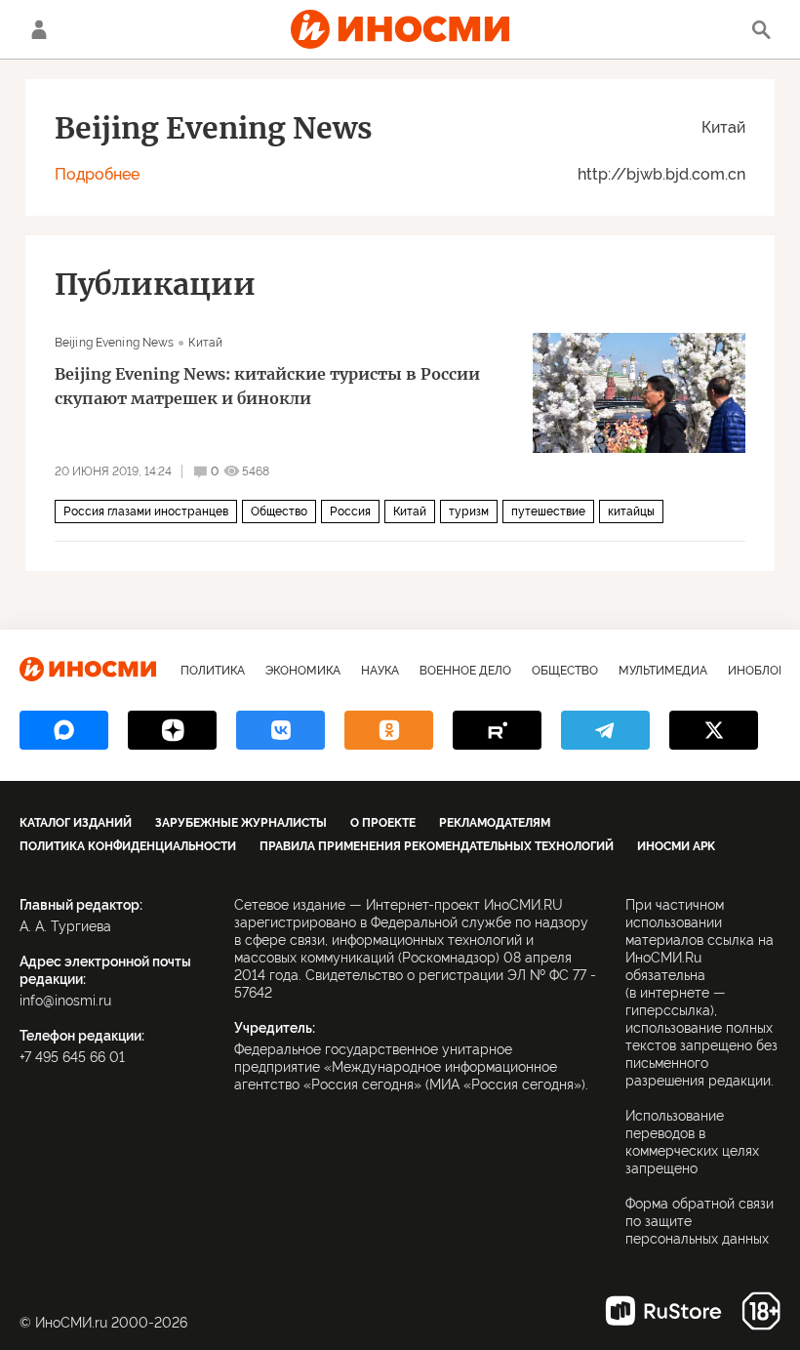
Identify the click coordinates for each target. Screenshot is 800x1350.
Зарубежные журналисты (241, 823)
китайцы (631, 511)
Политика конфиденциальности (128, 846)
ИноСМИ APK (676, 846)
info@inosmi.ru (65, 1000)
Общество (279, 511)
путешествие (548, 511)
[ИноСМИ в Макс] (64, 730)
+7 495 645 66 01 (72, 1057)
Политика (212, 670)
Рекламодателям (494, 823)
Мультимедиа (663, 670)
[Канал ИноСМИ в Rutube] (497, 730)
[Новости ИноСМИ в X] (713, 730)
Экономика (302, 670)
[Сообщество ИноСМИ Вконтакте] (280, 730)
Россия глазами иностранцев (145, 511)
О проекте (383, 823)
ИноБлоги (760, 670)
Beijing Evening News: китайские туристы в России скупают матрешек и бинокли (267, 386)
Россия (350, 511)
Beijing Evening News (114, 342)
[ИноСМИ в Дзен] (172, 730)
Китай (723, 127)
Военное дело (465, 670)
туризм (469, 511)
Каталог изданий (76, 823)
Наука (380, 670)
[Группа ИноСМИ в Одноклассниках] (388, 730)
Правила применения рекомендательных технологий (437, 846)
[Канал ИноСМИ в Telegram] (605, 730)
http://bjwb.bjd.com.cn (661, 174)
